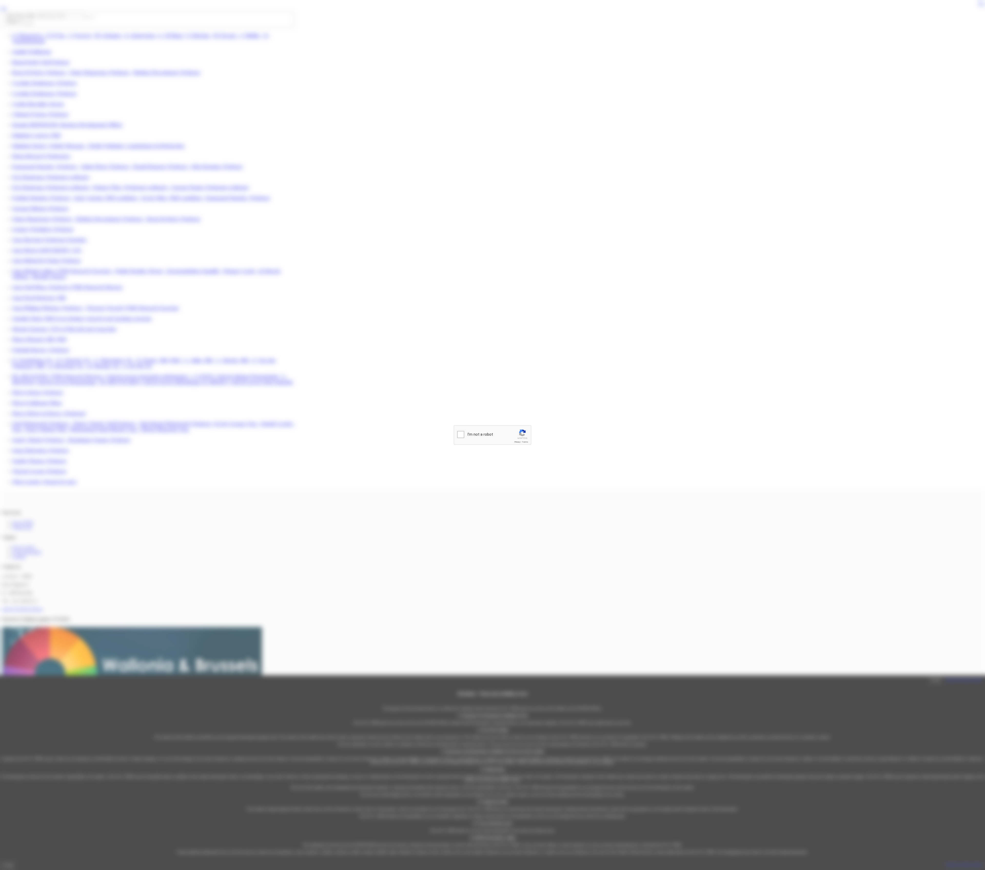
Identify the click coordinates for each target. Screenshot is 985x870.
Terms (525, 442)
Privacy (517, 442)
